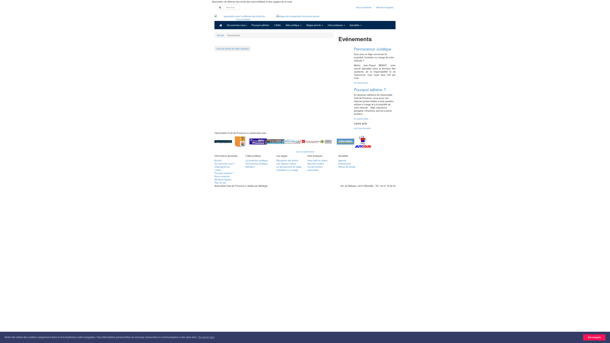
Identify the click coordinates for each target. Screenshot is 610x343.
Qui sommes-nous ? (224, 163)
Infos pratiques (335, 25)
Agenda (342, 160)
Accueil (220, 35)
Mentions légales (384, 7)
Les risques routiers (286, 163)
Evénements (344, 163)
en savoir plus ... (362, 82)
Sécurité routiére (315, 163)
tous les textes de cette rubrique (233, 48)
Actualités (355, 25)
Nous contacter (364, 7)
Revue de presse (347, 166)
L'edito (217, 170)
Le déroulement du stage (289, 166)
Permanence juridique (256, 163)
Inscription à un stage (287, 170)
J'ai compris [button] (594, 337)
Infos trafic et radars (317, 160)
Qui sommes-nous (236, 25)
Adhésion (250, 166)
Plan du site (220, 182)
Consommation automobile (315, 168)
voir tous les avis (362, 128)
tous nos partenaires (305, 151)
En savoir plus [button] (206, 337)
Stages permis (313, 25)
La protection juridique (256, 160)
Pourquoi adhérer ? (224, 173)
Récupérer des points (287, 160)
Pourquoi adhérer (260, 25)
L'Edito (277, 25)
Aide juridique (293, 25)
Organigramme (222, 166)
